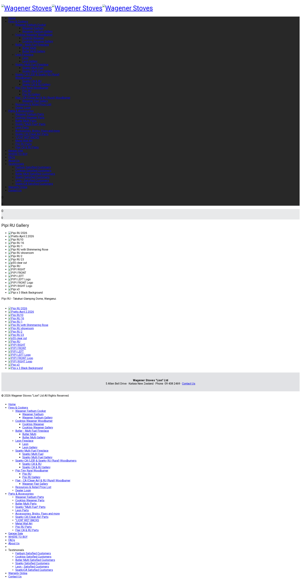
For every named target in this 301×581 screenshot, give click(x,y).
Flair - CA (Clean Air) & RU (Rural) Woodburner (42, 97)
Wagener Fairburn (33, 28)
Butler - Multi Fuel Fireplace (32, 44)
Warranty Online (17, 187)
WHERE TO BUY (18, 154)
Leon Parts (22, 127)
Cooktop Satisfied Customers (33, 170)
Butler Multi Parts (26, 121)
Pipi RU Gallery (31, 94)
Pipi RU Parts (23, 144)
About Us (14, 160)
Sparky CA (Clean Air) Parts (31, 134)
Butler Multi (29, 48)
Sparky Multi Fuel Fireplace (31, 64)
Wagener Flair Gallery (35, 101)
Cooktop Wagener (33, 38)
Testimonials (16, 164)
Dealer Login (23, 107)
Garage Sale (15, 150)
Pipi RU (26, 91)
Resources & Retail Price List (33, 104)
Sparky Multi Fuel (32, 68)
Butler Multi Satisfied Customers (35, 174)
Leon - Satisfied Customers (32, 180)
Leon (25, 58)
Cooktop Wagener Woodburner (34, 34)
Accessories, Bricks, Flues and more (37, 130)
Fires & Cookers (18, 21)
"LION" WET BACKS (27, 137)
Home (12, 18)
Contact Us (15, 190)
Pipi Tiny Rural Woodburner (31, 87)
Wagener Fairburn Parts (29, 114)
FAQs (11, 157)
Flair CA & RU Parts (27, 147)
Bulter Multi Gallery (33, 51)
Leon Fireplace (24, 54)
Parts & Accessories (21, 111)
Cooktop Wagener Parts (29, 117)
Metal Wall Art (23, 140)
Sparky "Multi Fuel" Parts (30, 124)
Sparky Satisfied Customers (32, 177)
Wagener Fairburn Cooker (30, 24)
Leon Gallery (29, 61)
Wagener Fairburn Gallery (37, 31)
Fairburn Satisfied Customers (33, 167)
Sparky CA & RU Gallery (36, 84)
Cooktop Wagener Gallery (37, 41)
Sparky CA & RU (31, 81)
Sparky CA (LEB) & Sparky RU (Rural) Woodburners (45, 460)
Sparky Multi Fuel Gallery (37, 71)
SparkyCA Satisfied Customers (34, 183)
